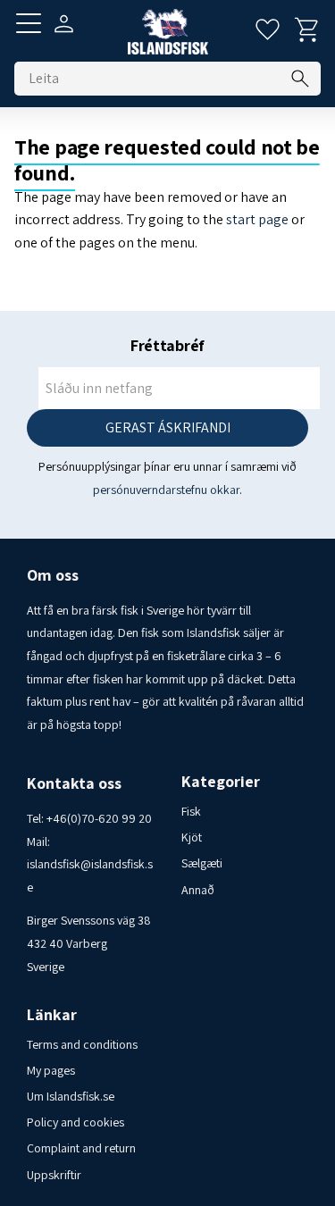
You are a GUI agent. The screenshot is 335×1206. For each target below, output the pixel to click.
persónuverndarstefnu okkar (166, 490)
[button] (28, 23)
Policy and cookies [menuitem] (75, 1122)
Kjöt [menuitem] (191, 837)
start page (257, 219)
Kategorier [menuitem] (220, 782)
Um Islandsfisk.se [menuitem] (70, 1096)
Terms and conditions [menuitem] (82, 1044)
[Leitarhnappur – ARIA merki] (300, 79)
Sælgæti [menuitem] (201, 863)
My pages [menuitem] (51, 1070)
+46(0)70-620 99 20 (99, 818)
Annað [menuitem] (197, 890)
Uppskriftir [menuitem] (54, 1175)
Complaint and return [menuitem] (81, 1148)
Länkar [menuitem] (52, 1015)
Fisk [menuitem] (191, 811)
